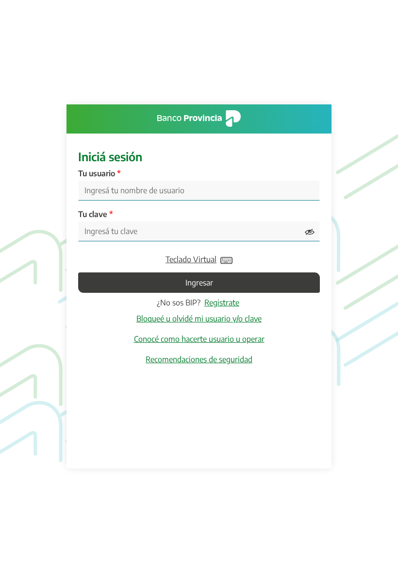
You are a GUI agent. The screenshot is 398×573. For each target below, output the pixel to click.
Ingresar (199, 282)
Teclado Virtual (191, 259)
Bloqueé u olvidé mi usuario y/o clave (199, 318)
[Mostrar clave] (309, 231)
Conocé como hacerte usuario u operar (199, 339)
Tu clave (92, 214)
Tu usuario (96, 173)
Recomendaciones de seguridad (199, 359)
